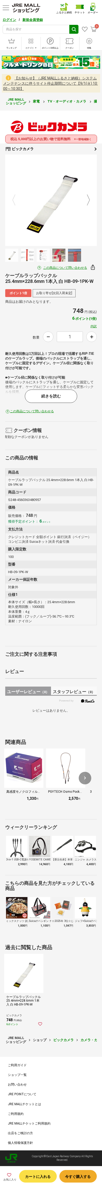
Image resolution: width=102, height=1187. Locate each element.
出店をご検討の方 (20, 1133)
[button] (85, 778)
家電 (37, 101)
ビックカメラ (22, 149)
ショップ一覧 (17, 1075)
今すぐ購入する (78, 1176)
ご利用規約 (16, 1114)
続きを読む (51, 396)
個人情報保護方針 (20, 1143)
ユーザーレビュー (28, 691)
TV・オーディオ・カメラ (67, 101)
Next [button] (85, 200)
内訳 (93, 326)
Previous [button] (17, 200)
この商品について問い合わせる (65, 268)
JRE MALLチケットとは (24, 1104)
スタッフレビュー (74, 691)
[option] (51, 200)
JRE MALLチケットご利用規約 (29, 1123)
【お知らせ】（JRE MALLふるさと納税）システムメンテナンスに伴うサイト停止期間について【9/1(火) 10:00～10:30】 (50, 83)
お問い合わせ (17, 1084)
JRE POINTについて (22, 1094)
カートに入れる (38, 1176)
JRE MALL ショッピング (16, 101)
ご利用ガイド (17, 1065)
